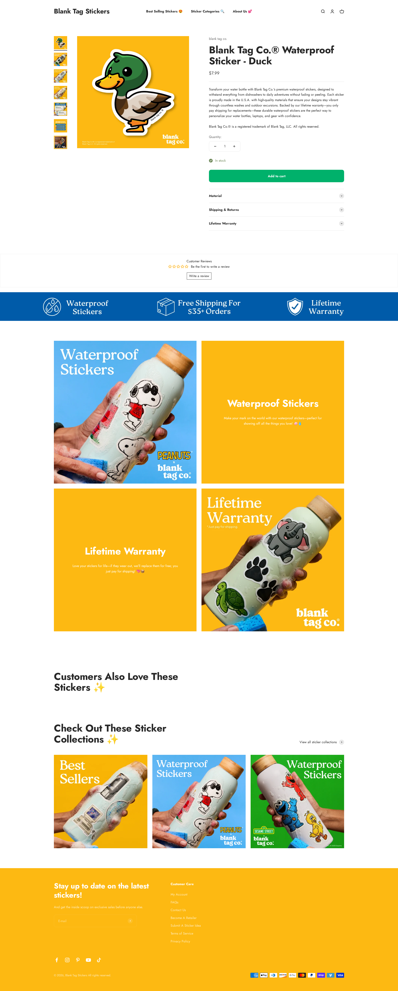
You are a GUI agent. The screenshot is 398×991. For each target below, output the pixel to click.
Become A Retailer (184, 917)
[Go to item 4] (60, 93)
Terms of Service (182, 933)
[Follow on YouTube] (88, 960)
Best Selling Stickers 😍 (164, 11)
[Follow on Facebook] (56, 960)
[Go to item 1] (60, 43)
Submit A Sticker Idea (186, 925)
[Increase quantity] (234, 146)
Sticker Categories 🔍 (207, 11)
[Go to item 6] (60, 126)
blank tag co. (218, 38)
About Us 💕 (242, 11)
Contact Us (178, 910)
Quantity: (215, 136)
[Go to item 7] (60, 143)
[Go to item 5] (60, 110)
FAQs (174, 902)
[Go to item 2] (60, 60)
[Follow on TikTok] (99, 960)
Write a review (199, 276)
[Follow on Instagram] (67, 960)
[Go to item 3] (60, 76)
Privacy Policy (180, 941)
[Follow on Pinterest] (78, 960)
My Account (179, 894)
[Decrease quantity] (215, 146)
